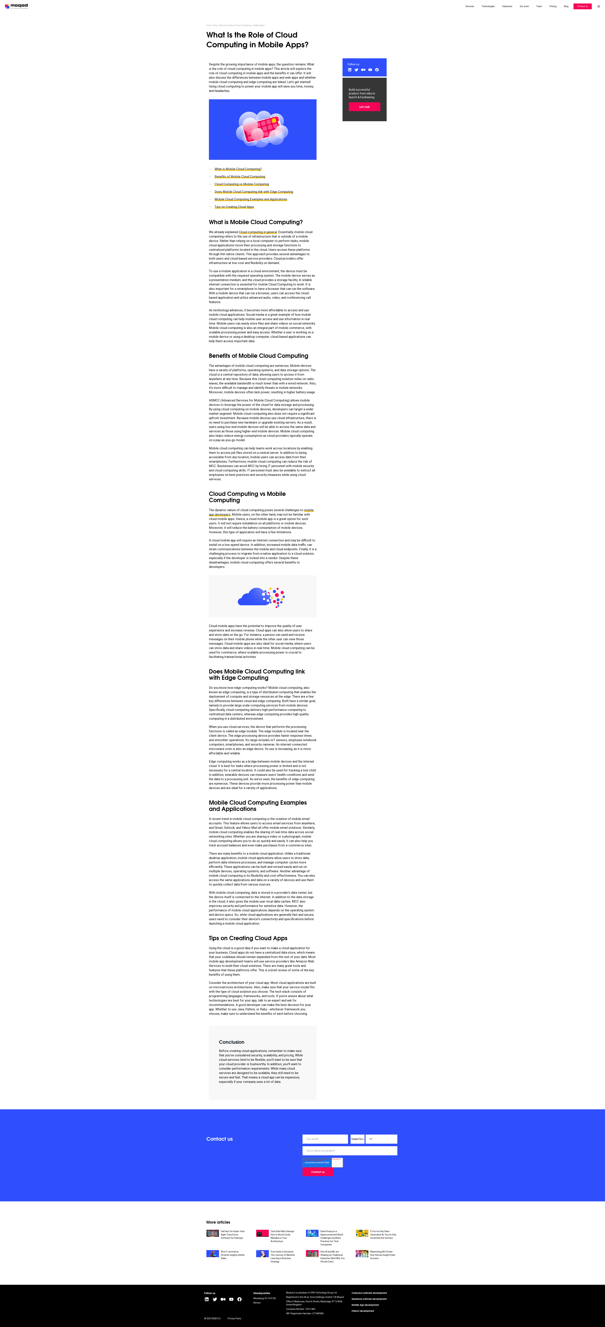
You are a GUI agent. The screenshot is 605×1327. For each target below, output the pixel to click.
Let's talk (364, 107)
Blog (215, 25)
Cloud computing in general (258, 232)
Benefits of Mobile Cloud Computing (240, 176)
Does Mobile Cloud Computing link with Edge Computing (254, 192)
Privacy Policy (234, 1318)
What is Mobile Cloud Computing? (238, 169)
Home (209, 25)
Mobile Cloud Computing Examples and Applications (251, 199)
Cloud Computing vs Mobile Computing (242, 184)
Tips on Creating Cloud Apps (234, 207)
